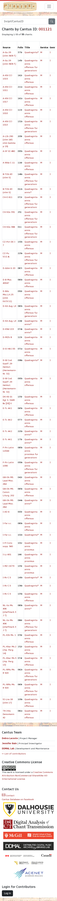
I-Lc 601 (7, 554)
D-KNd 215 (8, 329)
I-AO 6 (6, 511)
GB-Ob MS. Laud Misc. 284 (8, 480)
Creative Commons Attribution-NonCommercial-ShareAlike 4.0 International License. (27, 775)
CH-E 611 (7, 197)
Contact (9, 795)
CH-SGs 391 (9, 212)
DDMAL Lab (8, 748)
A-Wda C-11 (9, 162)
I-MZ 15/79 (8, 566)
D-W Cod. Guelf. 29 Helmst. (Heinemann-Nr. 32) (9, 367)
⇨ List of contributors (14, 753)
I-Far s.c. (7, 523)
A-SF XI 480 (9, 151)
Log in (7, 893)
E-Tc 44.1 (7, 408)
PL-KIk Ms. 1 (9, 635)
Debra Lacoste (10, 738)
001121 (45, 29)
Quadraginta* (32, 52)
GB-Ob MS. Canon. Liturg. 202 (8, 492)
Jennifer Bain (9, 743)
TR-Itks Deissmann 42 (8, 714)
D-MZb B (7, 337)
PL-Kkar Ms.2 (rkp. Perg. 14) (9, 650)
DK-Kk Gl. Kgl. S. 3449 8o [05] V (9, 400)
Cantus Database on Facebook (18, 799)
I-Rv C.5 (7, 577)
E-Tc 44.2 (7, 419)
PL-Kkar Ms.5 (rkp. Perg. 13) (9, 661)
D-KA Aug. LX (9, 306)
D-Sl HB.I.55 (9, 348)
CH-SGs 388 (9, 227)
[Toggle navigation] (49, 6)
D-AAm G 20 (9, 268)
